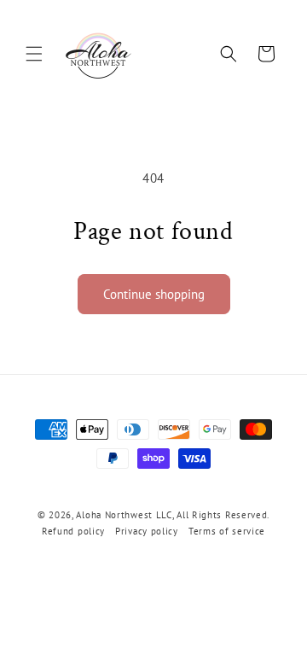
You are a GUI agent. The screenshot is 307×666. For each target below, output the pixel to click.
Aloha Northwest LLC (123, 515)
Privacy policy (146, 531)
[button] (34, 54)
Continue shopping (154, 294)
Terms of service (226, 531)
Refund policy (73, 531)
